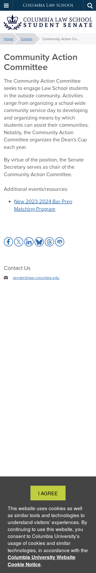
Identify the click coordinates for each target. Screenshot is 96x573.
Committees (30, 38)
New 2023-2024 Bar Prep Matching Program (43, 205)
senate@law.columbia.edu (36, 277)
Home (8, 38)
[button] (6, 5)
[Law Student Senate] (48, 22)
